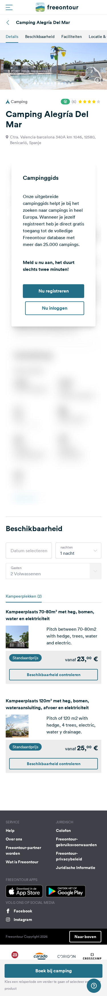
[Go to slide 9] (62, 83)
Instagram (23, 919)
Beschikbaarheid (39, 36)
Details (12, 36)
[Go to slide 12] (72, 83)
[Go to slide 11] (69, 83)
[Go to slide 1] (35, 83)
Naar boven (85, 936)
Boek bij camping (53, 971)
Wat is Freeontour (22, 862)
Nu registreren (54, 291)
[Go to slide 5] (48, 83)
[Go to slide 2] (38, 83)
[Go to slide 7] (55, 83)
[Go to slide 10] (65, 83)
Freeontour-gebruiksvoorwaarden (76, 842)
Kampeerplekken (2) (24, 596)
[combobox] (78, 551)
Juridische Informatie (75, 867)
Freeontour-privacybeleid (69, 856)
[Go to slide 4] (45, 83)
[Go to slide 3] (42, 83)
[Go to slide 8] (59, 83)
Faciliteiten (71, 36)
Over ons (14, 839)
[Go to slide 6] (52, 83)
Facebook (23, 911)
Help (10, 830)
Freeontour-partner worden (23, 850)
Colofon (63, 830)
